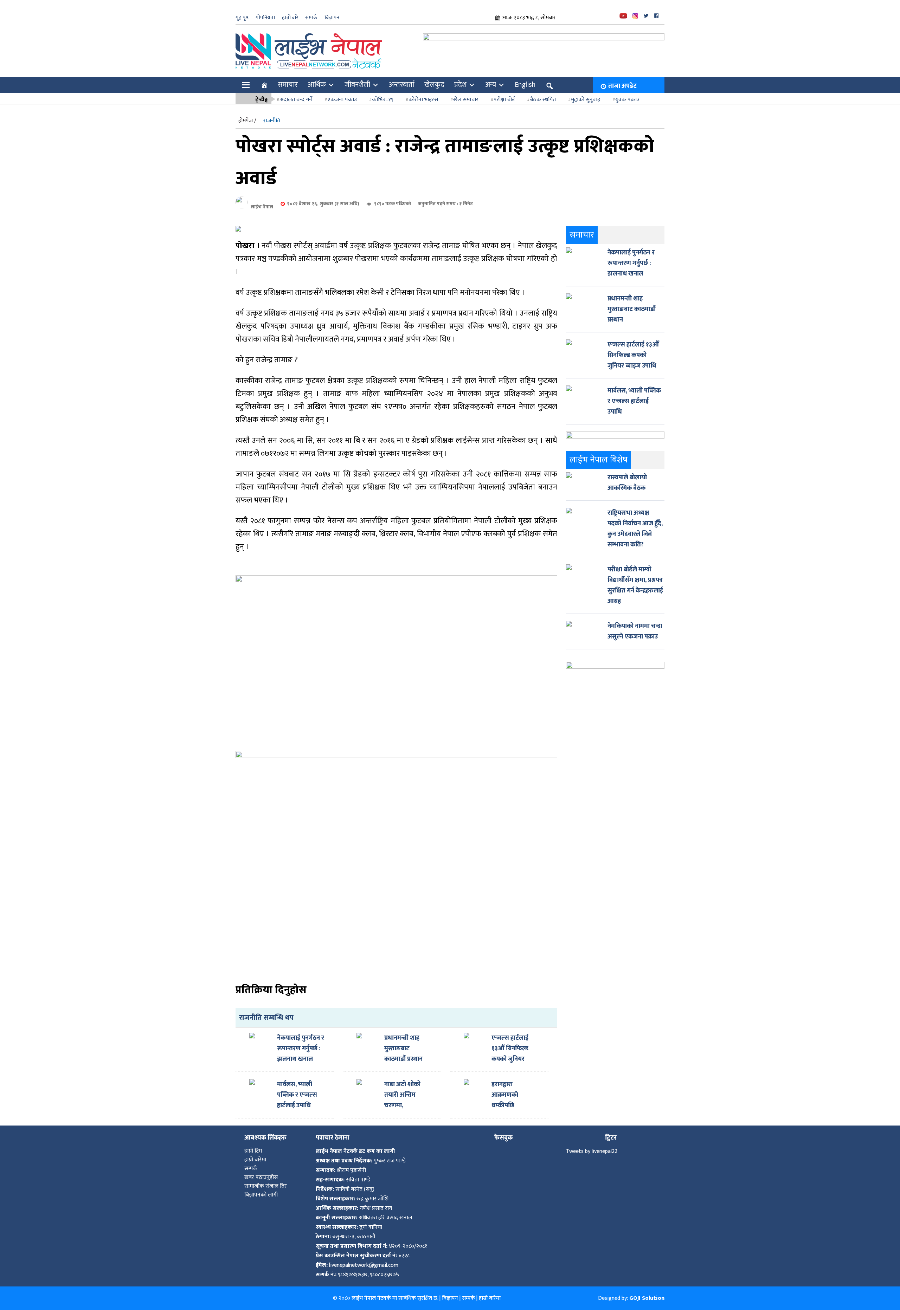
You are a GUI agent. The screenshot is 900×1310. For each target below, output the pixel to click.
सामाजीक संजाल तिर (265, 1186)
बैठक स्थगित (543, 99)
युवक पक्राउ (627, 99)
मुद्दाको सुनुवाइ (585, 99)
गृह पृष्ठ (242, 17)
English (525, 85)
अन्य (490, 85)
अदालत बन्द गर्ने (295, 99)
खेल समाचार (465, 99)
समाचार (288, 85)
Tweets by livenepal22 (591, 1151)
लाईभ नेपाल (262, 207)
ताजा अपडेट (622, 86)
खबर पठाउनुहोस (261, 1177)
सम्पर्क (311, 17)
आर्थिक (317, 85)
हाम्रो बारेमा (255, 1160)
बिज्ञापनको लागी (261, 1195)
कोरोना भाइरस (423, 99)
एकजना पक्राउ (342, 99)
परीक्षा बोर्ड (504, 99)
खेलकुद (434, 85)
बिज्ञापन (331, 17)
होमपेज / (247, 120)
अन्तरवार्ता (401, 85)
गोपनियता (265, 17)
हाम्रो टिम (253, 1151)
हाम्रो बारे (290, 17)
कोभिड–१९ (382, 99)
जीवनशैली (357, 85)
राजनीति (271, 120)
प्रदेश (460, 85)
